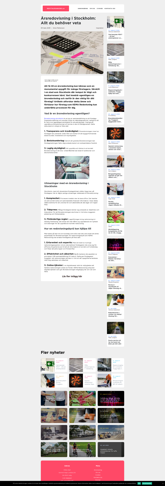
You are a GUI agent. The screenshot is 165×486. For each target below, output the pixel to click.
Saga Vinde (111, 198)
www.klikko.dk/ (69, 480)
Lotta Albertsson (113, 87)
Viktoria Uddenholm (114, 31)
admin (110, 226)
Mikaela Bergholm (113, 282)
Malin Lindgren (112, 59)
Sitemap (97, 480)
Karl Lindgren (112, 171)
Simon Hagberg (112, 254)
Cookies (100, 8)
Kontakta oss (109, 8)
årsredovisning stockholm (53, 118)
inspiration (99, 28)
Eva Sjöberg (112, 115)
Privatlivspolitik (147, 483)
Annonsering (83, 8)
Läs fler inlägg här (72, 276)
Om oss (92, 8)
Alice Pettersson (58, 28)
